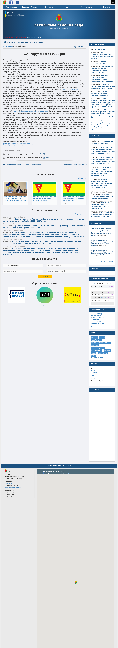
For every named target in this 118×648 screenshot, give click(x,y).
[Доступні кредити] (44, 294)
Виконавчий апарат (30, 7)
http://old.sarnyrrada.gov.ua (34, 37)
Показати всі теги (97, 358)
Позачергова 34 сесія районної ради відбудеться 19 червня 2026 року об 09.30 (44, 198)
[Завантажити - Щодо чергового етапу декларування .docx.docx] (41, 154)
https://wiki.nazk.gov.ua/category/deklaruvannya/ (31, 111)
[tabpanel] (17, 294)
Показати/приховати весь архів (102, 327)
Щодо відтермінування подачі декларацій (18, 145)
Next (85, 295)
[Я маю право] (16, 294)
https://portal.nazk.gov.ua (71, 89)
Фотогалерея (86, 7)
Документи (49, 7)
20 (102, 297)
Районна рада (11, 7)
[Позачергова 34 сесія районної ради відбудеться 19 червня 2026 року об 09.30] (44, 189)
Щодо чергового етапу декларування (16, 143)
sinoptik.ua (95, 383)
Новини (68, 7)
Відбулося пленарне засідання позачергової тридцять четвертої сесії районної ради (15, 198)
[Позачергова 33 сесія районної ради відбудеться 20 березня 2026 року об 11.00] (74, 189)
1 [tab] (43, 306)
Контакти (106, 7)
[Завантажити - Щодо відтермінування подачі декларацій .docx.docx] (44, 157)
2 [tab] (46, 306)
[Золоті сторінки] (72, 294)
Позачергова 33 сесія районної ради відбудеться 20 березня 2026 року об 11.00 (74, 198)
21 (105, 297)
